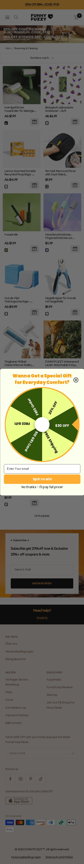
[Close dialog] (75, 380)
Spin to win (42, 479)
